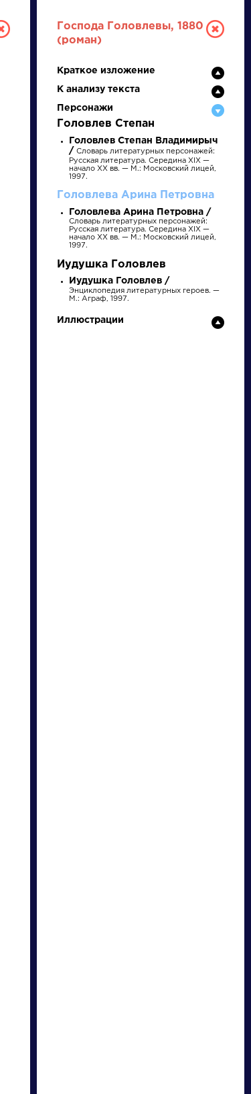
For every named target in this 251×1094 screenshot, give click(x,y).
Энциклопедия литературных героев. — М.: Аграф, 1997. (144, 290)
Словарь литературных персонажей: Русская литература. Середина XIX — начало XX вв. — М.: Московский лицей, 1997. (143, 159)
